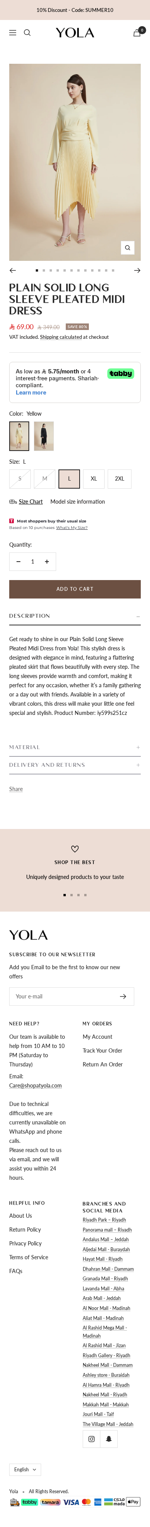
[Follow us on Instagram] (91, 1438)
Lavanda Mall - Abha (103, 1289)
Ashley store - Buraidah (106, 1375)
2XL (119, 478)
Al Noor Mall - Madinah (106, 1308)
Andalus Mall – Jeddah (106, 1239)
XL (94, 478)
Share (16, 789)
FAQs (15, 1271)
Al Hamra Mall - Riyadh (106, 1385)
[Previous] (12, 270)
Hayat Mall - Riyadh (103, 1259)
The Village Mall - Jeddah (108, 1424)
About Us (20, 1215)
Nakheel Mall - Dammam (108, 1365)
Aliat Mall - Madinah (103, 1318)
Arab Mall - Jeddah (102, 1298)
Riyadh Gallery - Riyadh (106, 1355)
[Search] (27, 32)
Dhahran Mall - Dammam (108, 1269)
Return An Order (103, 1064)
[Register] (123, 996)
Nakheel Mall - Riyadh (105, 1395)
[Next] (137, 270)
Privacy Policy (25, 1243)
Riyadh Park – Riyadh (104, 1220)
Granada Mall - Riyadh (105, 1279)
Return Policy (25, 1229)
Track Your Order (102, 1050)
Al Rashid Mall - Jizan (104, 1345)
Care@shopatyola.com (35, 1085)
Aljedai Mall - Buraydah (106, 1249)
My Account (97, 1036)
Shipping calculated (61, 337)
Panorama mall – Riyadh (107, 1230)
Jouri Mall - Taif (98, 1414)
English (21, 1469)
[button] (75, 616)
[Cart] (137, 32)
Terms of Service (28, 1257)
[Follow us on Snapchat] (108, 1438)
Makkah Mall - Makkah (106, 1405)
